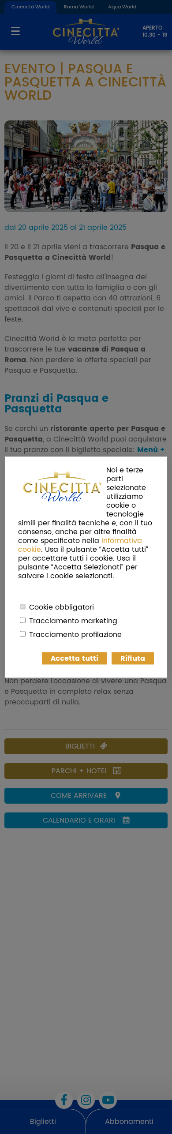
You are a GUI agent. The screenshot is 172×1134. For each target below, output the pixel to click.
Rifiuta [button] (132, 658)
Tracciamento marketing (73, 620)
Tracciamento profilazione (75, 634)
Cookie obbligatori (61, 607)
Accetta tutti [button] (74, 658)
